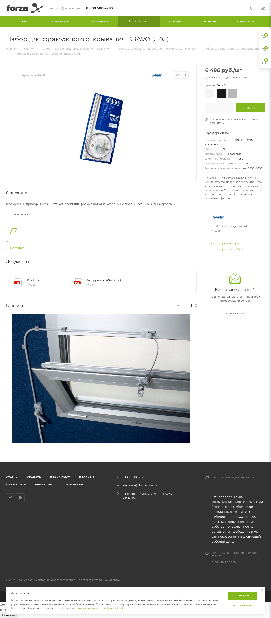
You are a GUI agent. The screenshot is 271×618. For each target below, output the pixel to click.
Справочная (72, 484)
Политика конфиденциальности (233, 477)
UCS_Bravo (33, 280)
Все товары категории (226, 243)
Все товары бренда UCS (227, 249)
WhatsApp (20, 497)
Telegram (10, 497)
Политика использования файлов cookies (235, 555)
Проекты (86, 477)
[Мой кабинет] (263, 8)
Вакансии (43, 484)
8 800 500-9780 (99, 8)
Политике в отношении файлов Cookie (100, 608)
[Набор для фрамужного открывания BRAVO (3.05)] (101, 128)
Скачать (34, 477)
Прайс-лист (60, 477)
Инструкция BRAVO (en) (103, 280)
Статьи (12, 477)
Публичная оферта (224, 562)
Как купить (16, 484)
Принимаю (8, 615)
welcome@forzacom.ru (139, 485)
